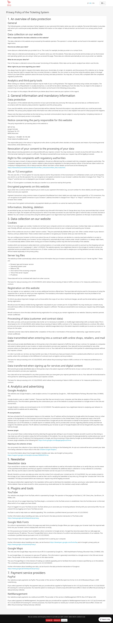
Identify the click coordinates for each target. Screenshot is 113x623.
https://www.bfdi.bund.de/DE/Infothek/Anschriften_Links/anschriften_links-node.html (36, 168)
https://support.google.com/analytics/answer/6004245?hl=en (28, 455)
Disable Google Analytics (48, 449)
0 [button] (103, 3)
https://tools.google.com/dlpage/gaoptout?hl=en (54, 440)
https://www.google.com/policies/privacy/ (22, 544)
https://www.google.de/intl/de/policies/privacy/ (23, 569)
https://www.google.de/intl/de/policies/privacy (23, 518)
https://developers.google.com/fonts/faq (63, 542)
